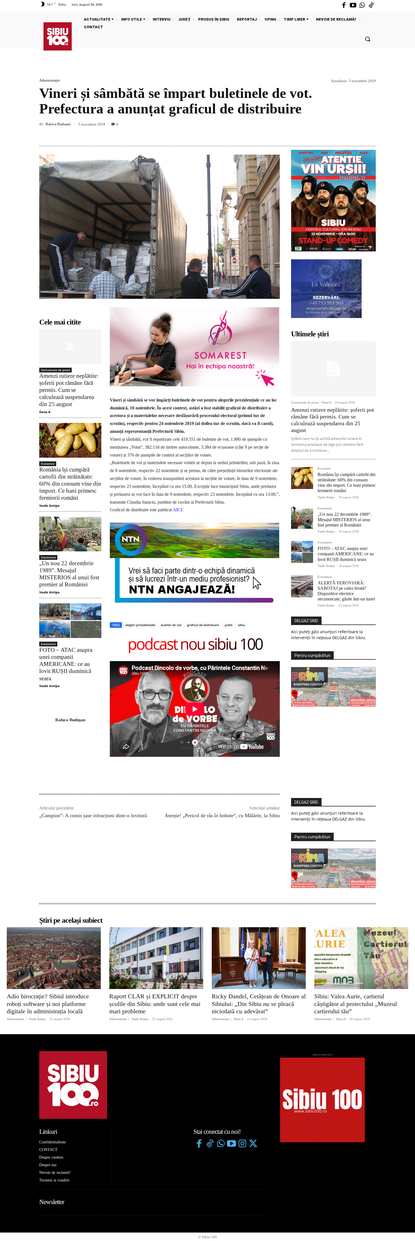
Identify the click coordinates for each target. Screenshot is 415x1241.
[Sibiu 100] (57, 36)
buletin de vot (171, 625)
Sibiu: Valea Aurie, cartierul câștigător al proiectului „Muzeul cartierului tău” (355, 1004)
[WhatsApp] (370, 132)
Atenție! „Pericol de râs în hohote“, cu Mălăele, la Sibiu (222, 815)
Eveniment (48, 557)
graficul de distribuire (203, 625)
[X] (344, 132)
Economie (47, 464)
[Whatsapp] (362, 5)
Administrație (49, 80)
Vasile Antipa (49, 505)
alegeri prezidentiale (140, 625)
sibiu (241, 625)
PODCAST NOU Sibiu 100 (195, 645)
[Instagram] (242, 1144)
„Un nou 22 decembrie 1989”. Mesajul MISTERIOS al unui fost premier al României (69, 574)
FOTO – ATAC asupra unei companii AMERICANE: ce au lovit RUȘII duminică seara (65, 664)
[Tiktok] (371, 5)
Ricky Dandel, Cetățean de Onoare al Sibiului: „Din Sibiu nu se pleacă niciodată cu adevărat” (259, 1004)
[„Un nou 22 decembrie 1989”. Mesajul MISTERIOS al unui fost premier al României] (70, 534)
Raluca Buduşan (58, 124)
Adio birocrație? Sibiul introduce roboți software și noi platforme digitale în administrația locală (48, 1004)
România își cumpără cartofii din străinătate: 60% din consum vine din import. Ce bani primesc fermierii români (70, 483)
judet (228, 625)
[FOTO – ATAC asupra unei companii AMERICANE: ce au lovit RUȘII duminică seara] (70, 620)
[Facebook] (343, 5)
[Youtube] (352, 5)
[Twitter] (253, 1144)
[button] (367, 39)
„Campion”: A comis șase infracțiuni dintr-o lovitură (93, 815)
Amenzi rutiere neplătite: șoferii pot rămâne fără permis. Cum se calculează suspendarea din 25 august (69, 390)
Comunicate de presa (55, 370)
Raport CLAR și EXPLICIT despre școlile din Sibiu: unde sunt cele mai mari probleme (154, 1004)
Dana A (45, 412)
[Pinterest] (357, 132)
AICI (177, 509)
